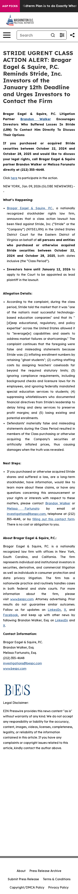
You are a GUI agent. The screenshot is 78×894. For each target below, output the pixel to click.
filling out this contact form (53, 519)
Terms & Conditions (56, 879)
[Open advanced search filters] (61, 35)
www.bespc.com (22, 599)
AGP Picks (10, 6)
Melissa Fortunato (23, 508)
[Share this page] (72, 35)
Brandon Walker (57, 503)
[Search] (52, 35)
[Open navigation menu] (7, 35)
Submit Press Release (23, 879)
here (14, 178)
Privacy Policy (58, 887)
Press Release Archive (45, 871)
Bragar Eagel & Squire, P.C (29, 208)
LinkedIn (54, 610)
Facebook (10, 615)
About (21, 871)
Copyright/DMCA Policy (27, 887)
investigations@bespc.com (26, 514)
